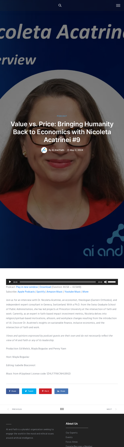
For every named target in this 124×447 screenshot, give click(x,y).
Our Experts (72, 433)
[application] (62, 282)
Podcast (62, 116)
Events (69, 437)
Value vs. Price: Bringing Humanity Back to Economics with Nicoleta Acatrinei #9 (62, 132)
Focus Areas (72, 442)
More (85, 292)
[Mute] (105, 281)
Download (45, 287)
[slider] (112, 281)
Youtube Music (72, 292)
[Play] (9, 281)
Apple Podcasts (26, 292)
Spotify (41, 292)
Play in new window (27, 287)
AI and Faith (58, 150)
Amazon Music (55, 292)
